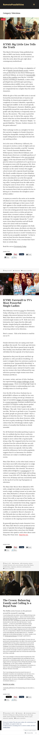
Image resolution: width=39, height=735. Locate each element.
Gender (21, 715)
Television (17, 270)
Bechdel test (30, 528)
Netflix (4, 716)
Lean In (25, 715)
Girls (14, 565)
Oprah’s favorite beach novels (18, 70)
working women (26, 567)
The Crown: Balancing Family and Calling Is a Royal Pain (17, 603)
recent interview (11, 402)
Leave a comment (27, 270)
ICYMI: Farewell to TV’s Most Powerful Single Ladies (17, 302)
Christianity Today (20, 246)
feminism (9, 565)
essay (22, 311)
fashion (34, 713)
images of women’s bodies (25, 400)
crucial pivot (25, 471)
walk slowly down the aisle (10, 618)
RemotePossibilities (13, 4)
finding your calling (13, 715)
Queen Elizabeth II (12, 716)
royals (30, 716)
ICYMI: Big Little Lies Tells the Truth (19, 46)
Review (26, 716)
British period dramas (11, 636)
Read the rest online (9, 684)
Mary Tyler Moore (28, 565)
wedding (11, 718)
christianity (25, 563)
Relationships (6, 567)
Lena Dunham (19, 565)
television (19, 567)
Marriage (30, 715)
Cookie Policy (6, 727)
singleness (13, 567)
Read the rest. (23, 535)
